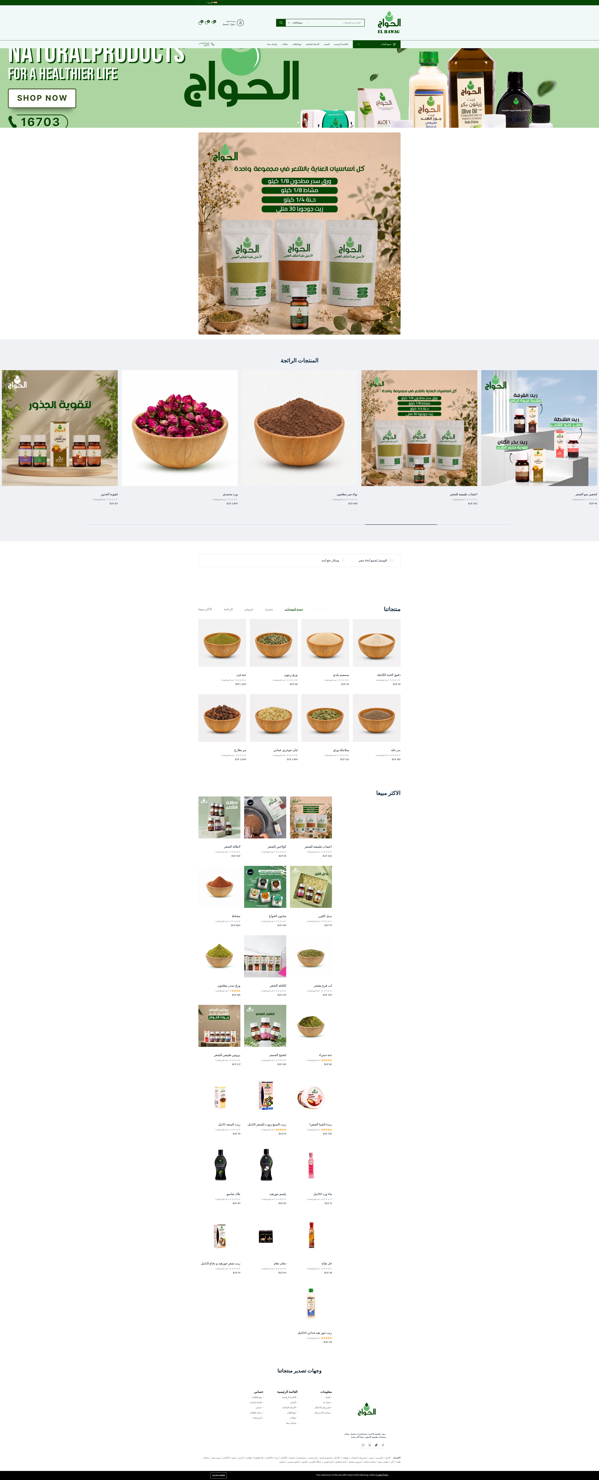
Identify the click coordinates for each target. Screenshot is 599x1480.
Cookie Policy (382, 1475)
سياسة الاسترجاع (322, 1413)
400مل (269, 1458)
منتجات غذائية (369, 1462)
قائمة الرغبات (256, 1402)
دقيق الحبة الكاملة (389, 675)
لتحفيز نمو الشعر (586, 494)
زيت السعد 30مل (229, 1124)
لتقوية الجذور (109, 494)
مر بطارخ (240, 750)
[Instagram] (370, 1445)
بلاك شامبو (233, 1194)
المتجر (327, 44)
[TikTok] (376, 1445)
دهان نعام (280, 1263)
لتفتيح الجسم (278, 1055)
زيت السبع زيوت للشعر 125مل (267, 1124)
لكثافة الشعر (278, 985)
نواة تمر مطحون (347, 494)
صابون (282, 1462)
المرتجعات (257, 1418)
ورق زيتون (291, 675)
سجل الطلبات (255, 1413)
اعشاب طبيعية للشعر (463, 494)
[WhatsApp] (363, 1445)
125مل (337, 1458)
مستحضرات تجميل (297, 1458)
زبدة (276, 1458)
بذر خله (396, 750)
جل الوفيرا (259, 1458)
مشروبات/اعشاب (358, 1458)
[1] (301, 122)
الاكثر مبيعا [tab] (205, 609)
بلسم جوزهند (277, 1194)
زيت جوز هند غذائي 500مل (314, 1333)
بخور (233, 1458)
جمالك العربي (315, 1462)
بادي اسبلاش (341, 1462)
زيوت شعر (216, 1458)
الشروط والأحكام (322, 1407)
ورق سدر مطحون (228, 985)
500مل (226, 1458)
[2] (298, 122)
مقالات (285, 44)
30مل (388, 1458)
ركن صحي (313, 1458)
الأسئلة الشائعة (312, 44)
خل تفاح (327, 1263)
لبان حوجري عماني (285, 750)
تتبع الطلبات (256, 1397)
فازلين (304, 1462)
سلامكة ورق (341, 750)
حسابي (258, 1407)
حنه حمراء (325, 1055)
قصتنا (328, 1397)
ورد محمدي (230, 494)
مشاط (236, 916)
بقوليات (345, 1458)
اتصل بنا (326, 1402)
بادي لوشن (328, 1462)
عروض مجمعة (355, 1462)
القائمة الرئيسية (341, 44)
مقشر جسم (383, 1462)
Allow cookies (218, 1475)
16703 (206, 45)
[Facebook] (383, 1445)
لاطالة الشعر (232, 846)
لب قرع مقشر (323, 985)
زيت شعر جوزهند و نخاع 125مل (220, 1263)
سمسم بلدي (341, 675)
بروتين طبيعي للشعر (227, 1055)
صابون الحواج (277, 916)
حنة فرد (241, 675)
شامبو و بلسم (325, 1458)
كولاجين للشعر (277, 846)
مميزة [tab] (269, 609)
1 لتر (392, 1462)
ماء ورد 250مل (322, 1194)
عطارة (249, 1458)
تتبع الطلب (297, 44)
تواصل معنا (272, 44)
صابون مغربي (293, 1462)
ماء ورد (240, 1458)
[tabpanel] (299, 694)
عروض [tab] (249, 609)
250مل (283, 1458)
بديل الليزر (325, 916)
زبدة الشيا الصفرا (321, 1124)
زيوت (371, 1458)
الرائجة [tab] (228, 609)
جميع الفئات (386, 44)
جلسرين (379, 1458)
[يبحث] (281, 22)
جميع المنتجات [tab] (294, 609)
